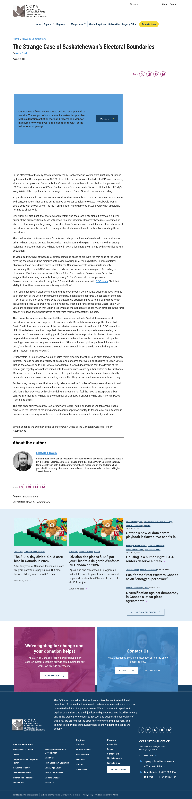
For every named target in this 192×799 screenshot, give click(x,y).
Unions (16, 754)
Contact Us (113, 753)
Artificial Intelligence (134, 521)
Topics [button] (47, 24)
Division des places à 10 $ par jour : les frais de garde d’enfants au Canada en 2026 (94, 560)
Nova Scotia (81, 769)
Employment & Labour (23, 749)
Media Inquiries (97, 24)
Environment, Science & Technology (158, 521)
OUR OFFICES (150, 670)
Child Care (18, 551)
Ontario (147, 525)
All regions (146, 755)
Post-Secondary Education (57, 762)
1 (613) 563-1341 (168, 772)
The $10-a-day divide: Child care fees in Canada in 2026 (38, 558)
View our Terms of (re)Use (70, 795)
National (80, 744)
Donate (104, 118)
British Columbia (83, 749)
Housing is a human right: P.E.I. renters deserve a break (150, 559)
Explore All (49, 782)
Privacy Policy (88, 795)
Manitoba (80, 759)
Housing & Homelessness (136, 545)
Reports (41, 551)
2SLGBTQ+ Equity (53, 767)
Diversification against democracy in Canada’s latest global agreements (152, 596)
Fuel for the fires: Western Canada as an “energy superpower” (152, 576)
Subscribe (114, 24)
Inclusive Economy (21, 767)
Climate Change (132, 569)
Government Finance (22, 772)
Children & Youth (30, 551)
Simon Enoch (21, 53)
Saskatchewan (31, 496)
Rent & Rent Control (152, 549)
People (110, 749)
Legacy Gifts (129, 24)
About (165, 4)
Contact (174, 4)
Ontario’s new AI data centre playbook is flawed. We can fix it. (151, 535)
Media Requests (114, 758)
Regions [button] (60, 24)
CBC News (102, 281)
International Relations (23, 777)
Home (38, 24)
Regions (80, 739)
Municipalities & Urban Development (55, 751)
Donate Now (149, 24)
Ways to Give (113, 762)
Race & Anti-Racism (54, 772)
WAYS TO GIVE (52, 675)
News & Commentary (34, 38)
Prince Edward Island (134, 549)
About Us (112, 744)
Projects (111, 739)
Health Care (18, 782)
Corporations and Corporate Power (25, 761)
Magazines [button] (77, 24)
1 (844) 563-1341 (168, 776)
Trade (146, 587)
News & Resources (23, 744)
